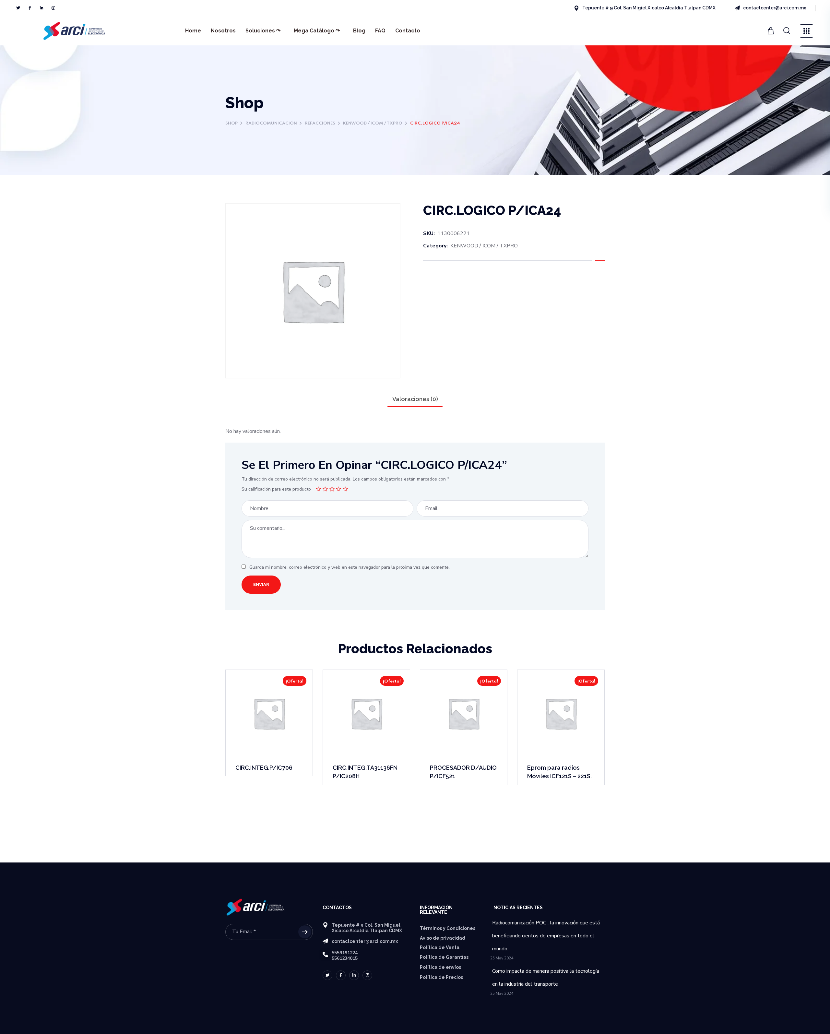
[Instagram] (53, 8)
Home (193, 31)
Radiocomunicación (271, 123)
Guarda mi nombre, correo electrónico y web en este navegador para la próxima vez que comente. (349, 567)
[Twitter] (18, 8)
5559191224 (345, 953)
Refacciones (320, 123)
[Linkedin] (41, 8)
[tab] (415, 399)
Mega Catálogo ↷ (317, 31)
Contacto (407, 31)
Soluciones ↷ (262, 31)
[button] (771, 31)
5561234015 (345, 958)
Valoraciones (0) (415, 399)
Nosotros (223, 31)
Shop (231, 123)
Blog (359, 31)
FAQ (380, 31)
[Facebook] (30, 8)
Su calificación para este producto (276, 489)
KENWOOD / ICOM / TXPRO (372, 123)
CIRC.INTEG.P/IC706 (263, 767)
